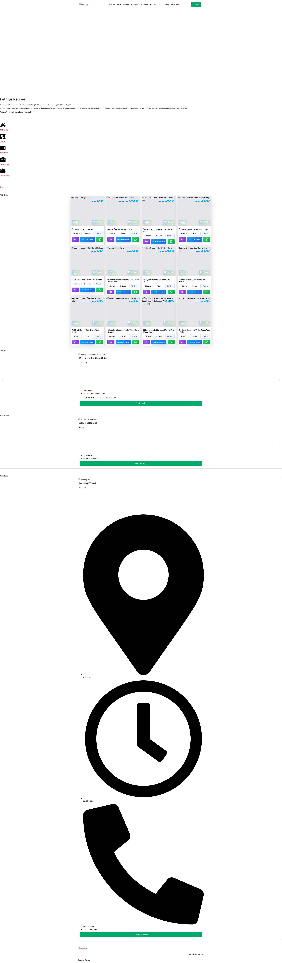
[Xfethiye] (83, 5)
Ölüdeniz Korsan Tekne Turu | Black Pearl (157, 230)
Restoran (144, 5)
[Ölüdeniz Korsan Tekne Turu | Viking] (194, 211)
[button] (2, 380)
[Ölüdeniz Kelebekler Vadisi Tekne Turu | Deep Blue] (159, 312)
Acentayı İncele (141, 935)
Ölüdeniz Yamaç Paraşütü (82, 229)
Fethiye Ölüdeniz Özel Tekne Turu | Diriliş (86, 331)
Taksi (160, 5)
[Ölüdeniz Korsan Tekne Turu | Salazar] (87, 261)
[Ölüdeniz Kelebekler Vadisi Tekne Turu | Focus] (123, 312)
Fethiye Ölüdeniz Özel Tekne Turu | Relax (157, 281)
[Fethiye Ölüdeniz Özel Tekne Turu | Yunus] (194, 261)
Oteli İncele (141, 403)
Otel (119, 5)
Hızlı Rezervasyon (88, 239)
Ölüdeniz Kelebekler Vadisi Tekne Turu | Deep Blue (158, 331)
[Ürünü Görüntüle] (75, 239)
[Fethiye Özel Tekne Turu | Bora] (123, 211)
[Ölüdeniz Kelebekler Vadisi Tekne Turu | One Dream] (123, 261)
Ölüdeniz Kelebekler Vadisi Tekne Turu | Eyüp (194, 331)
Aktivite (112, 5)
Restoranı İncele (141, 464)
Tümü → (98, 233)
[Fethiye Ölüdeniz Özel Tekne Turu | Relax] (159, 261)
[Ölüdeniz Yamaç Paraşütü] (87, 211)
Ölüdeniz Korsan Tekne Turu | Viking (193, 229)
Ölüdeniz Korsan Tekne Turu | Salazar (87, 280)
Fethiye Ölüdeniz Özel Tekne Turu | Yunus (193, 281)
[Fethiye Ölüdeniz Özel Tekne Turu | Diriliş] (87, 312)
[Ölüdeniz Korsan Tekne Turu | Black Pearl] (159, 211)
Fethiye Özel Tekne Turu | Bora (119, 229)
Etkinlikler (175, 5)
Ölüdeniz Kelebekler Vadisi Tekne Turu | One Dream (123, 281)
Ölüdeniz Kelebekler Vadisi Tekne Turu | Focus (123, 331)
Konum (153, 5)
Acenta (126, 5)
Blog (167, 5)
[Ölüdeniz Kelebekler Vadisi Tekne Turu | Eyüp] (194, 312)
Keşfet (196, 5)
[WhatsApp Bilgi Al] (99, 239)
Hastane (134, 5)
